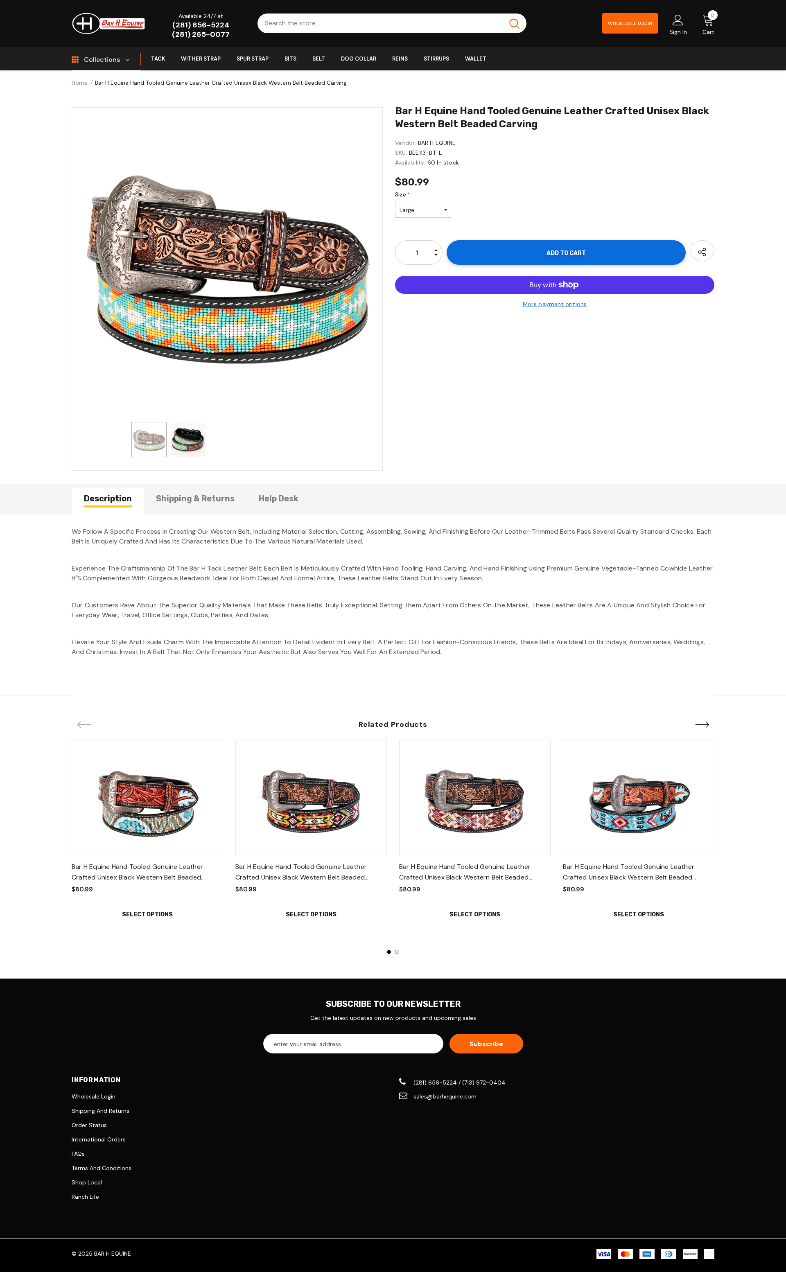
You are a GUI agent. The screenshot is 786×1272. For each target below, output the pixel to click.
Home (80, 82)
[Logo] (108, 23)
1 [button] (389, 952)
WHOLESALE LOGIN (630, 23)
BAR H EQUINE (437, 143)
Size (402, 194)
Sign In (678, 32)
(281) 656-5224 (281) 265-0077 (201, 29)
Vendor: (405, 143)
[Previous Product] (84, 725)
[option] (227, 263)
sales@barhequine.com (445, 1096)
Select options (147, 914)
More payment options (555, 304)
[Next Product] (702, 725)
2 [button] (397, 952)
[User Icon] (678, 19)
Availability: (410, 162)
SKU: (401, 152)
